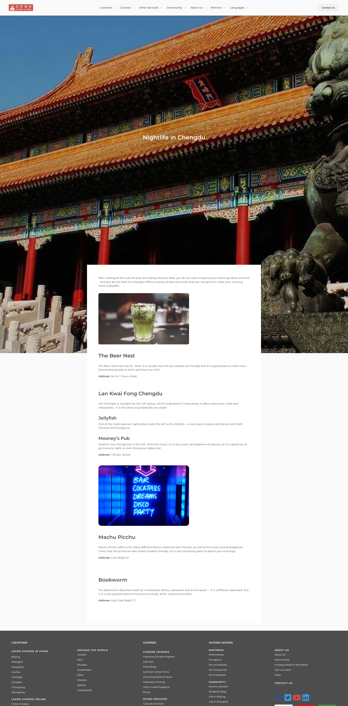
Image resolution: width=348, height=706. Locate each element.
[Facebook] (279, 697)
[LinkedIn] (306, 697)
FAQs (278, 674)
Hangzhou (17, 666)
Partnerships (216, 654)
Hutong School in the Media (291, 664)
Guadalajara (84, 690)
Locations (106, 7)
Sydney (81, 685)
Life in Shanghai (218, 701)
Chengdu (17, 677)
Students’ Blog (217, 691)
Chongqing (18, 687)
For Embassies (217, 674)
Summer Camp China (156, 671)
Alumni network (218, 686)
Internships (149, 666)
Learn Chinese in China (29, 651)
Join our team (283, 669)
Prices (146, 692)
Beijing (15, 656)
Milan (80, 674)
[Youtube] (297, 697)
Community (174, 7)
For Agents (215, 659)
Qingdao (16, 682)
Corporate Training (154, 681)
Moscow (82, 679)
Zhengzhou (18, 692)
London (81, 654)
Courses (125, 7)
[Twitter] (288, 697)
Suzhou (15, 672)
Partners (216, 7)
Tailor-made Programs (156, 687)
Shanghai (17, 661)
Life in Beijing (217, 696)
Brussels (82, 664)
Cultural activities (153, 703)
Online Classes (20, 703)
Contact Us (328, 7)
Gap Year (148, 661)
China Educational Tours (157, 676)
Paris (80, 659)
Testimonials (282, 659)
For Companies (218, 669)
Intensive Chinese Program (159, 656)
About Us (196, 7)
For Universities (218, 664)
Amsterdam (84, 669)
